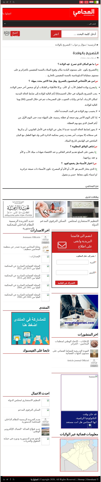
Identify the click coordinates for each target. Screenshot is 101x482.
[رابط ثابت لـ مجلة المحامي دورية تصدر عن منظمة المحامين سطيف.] (45, 252)
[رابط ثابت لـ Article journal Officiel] (94, 366)
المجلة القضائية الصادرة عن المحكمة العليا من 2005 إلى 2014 (22, 276)
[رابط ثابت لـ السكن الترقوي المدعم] (50, 216)
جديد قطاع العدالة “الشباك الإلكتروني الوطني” (22, 430)
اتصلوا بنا (6, 13)
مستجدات (83, 58)
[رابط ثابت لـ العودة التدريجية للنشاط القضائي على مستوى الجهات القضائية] (94, 356)
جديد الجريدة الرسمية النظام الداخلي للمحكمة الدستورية (20, 224)
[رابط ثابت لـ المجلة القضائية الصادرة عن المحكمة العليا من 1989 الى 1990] (45, 300)
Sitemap (81, 479)
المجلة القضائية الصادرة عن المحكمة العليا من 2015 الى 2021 (22, 267)
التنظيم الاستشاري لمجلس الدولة (23, 400)
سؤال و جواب (79, 44)
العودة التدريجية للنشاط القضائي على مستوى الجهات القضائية (71, 352)
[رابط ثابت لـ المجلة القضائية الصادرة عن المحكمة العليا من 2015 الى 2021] (45, 271)
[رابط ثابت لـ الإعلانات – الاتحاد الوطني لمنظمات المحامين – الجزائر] (94, 347)
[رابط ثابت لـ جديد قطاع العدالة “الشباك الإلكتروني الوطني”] (45, 434)
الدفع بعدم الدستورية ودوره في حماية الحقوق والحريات (22, 439)
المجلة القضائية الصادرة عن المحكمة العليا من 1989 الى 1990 (22, 295)
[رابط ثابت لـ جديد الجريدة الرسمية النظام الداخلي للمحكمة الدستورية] (18, 216)
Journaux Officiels (31, 237)
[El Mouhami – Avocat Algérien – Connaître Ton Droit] (84, 15)
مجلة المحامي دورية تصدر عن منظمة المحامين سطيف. (21, 248)
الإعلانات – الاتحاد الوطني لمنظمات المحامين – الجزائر (72, 342)
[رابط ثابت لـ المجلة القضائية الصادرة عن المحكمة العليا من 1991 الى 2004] (45, 290)
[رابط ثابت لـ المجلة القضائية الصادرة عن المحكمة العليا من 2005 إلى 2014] (45, 281)
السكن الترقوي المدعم (53, 221)
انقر (56, 34)
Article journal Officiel (78, 360)
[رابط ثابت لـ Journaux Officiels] (45, 242)
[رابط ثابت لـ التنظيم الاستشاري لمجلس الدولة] (83, 216)
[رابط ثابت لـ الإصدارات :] (45, 262)
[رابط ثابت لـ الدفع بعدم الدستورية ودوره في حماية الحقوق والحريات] (45, 444)
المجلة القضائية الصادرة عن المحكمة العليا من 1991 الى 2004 (22, 286)
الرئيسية (92, 44)
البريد (93, 262)
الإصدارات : (34, 256)
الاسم (92, 272)
